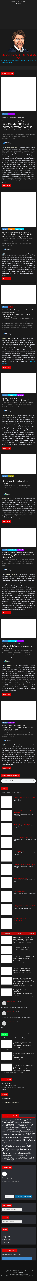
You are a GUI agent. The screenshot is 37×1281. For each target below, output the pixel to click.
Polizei (15, 1146)
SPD (28, 136)
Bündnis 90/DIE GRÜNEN (15, 132)
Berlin (15, 1120)
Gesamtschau (31, 1034)
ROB (19, 136)
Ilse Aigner (8, 243)
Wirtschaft (11, 114)
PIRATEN (21, 243)
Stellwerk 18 (13, 566)
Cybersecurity (9, 241)
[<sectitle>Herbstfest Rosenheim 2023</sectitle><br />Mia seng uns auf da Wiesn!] (7, 946)
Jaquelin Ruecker (11, 1021)
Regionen (11, 476)
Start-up (8, 566)
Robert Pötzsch (13, 1150)
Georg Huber (22, 325)
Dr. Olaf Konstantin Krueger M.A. (25, 238)
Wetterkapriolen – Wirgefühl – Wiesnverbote (23, 958)
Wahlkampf (5, 138)
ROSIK (3, 566)
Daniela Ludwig (17, 241)
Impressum (12, 1274)
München (8, 136)
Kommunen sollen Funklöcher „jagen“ (24, 864)
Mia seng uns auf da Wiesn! (21, 948)
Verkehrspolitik (24, 1156)
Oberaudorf (20, 1143)
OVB (26, 1143)
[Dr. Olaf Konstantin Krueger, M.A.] (3, 68)
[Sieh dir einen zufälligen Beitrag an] (34, 68)
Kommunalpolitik (26, 134)
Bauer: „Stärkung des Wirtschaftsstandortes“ (17, 123)
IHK (11, 655)
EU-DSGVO (19, 404)
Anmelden (5, 1234)
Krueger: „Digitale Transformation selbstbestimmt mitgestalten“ (17, 234)
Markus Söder (5, 407)
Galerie (16, 325)
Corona (25, 1125)
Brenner (4, 323)
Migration (17, 1140)
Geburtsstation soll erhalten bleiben (15, 481)
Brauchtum (8, 1122)
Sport (16, 1153)
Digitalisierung (19, 229)
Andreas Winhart (22, 321)
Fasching (11, 1132)
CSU (30, 132)
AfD (8, 132)
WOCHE (11, 1160)
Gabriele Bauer (10, 134)
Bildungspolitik (26, 1120)
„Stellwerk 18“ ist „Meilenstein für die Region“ (17, 646)
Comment (31, 933)
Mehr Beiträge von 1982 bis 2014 (11, 1254)
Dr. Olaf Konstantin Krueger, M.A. (18, 56)
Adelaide (5, 1120)
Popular (7, 933)
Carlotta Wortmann (12, 1001)
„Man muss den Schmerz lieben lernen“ (24, 797)
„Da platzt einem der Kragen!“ (15, 399)
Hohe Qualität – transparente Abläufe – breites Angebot (23, 980)
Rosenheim (23, 136)
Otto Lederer (14, 136)
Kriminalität (28, 1137)
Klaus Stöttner (18, 134)
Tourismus (25, 1153)
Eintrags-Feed (6, 1237)
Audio (28, 321)
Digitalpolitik (25, 241)
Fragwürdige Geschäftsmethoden (23, 824)
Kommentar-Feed (7, 1239)
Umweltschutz (24, 327)
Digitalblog (11, 229)
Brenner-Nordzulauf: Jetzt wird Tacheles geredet (18, 313)
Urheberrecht (27, 243)
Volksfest (6, 1158)
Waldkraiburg (27, 1158)
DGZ (15, 561)
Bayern (5, 114)
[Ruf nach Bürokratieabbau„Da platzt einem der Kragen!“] (18, 374)
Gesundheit (18, 1134)
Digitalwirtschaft (21, 561)
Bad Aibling (6, 488)
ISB (23, 404)
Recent (19, 933)
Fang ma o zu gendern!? (20, 891)
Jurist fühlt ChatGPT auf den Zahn (23, 838)
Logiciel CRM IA (11, 1011)
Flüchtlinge (18, 1132)
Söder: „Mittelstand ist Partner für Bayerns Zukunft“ (17, 728)
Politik (10, 307)
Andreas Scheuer (13, 321)
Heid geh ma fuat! (19, 851)
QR (22, 1146)
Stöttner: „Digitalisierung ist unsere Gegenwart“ (18, 555)
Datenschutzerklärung (22, 1274)
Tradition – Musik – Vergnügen (23, 969)
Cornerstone (25, 132)
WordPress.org (6, 1242)
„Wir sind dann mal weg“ (20, 878)
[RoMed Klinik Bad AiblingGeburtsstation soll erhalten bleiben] (18, 455)
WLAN (3, 245)
